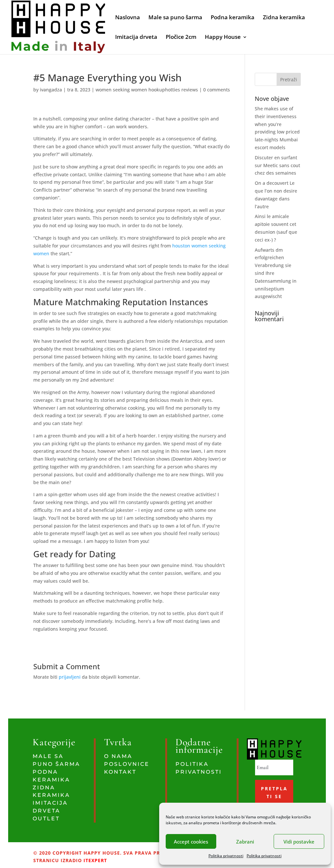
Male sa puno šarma (175, 18)
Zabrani (245, 841)
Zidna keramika (284, 18)
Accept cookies (191, 841)
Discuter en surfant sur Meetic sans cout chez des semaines (277, 165)
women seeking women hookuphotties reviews (147, 90)
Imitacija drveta (136, 37)
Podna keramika (232, 18)
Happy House (223, 37)
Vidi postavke (298, 841)
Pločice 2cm (181, 37)
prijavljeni (70, 677)
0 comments (216, 90)
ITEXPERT (94, 860)
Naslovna (127, 18)
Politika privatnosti (225, 856)
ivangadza (51, 90)
